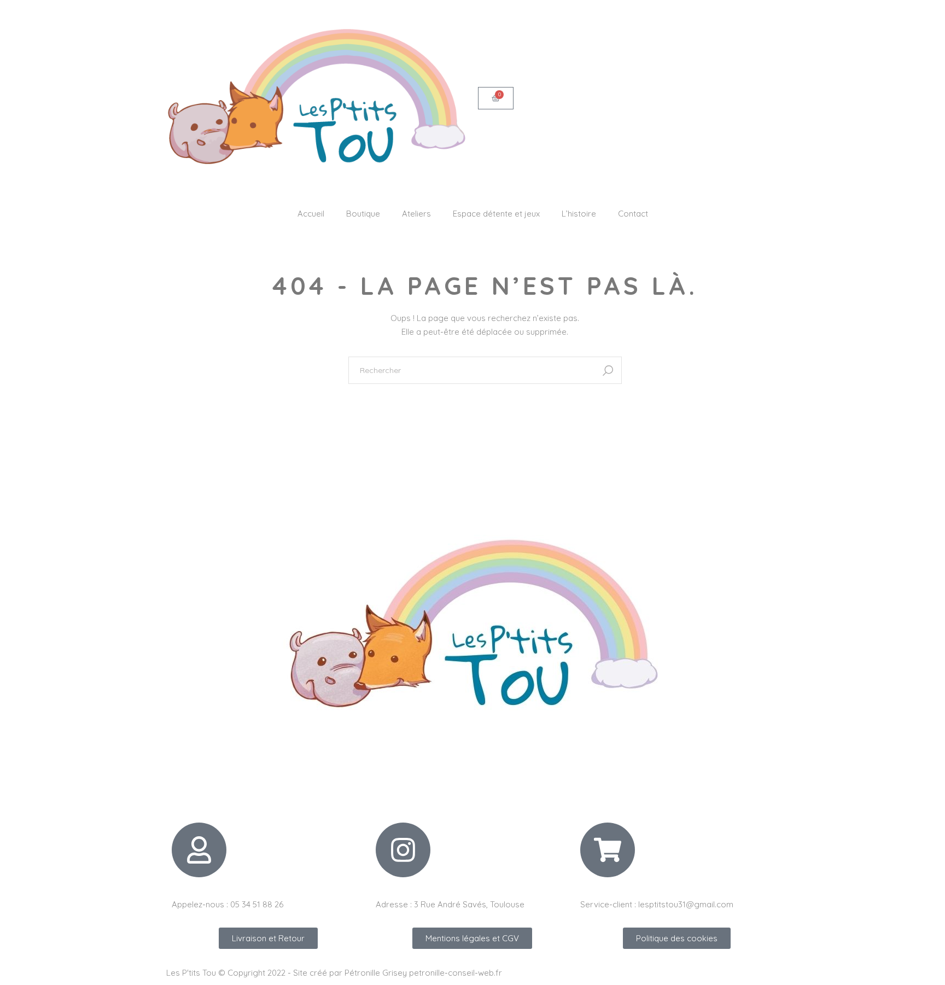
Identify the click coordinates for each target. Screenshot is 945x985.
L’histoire (579, 213)
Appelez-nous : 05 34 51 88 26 (227, 904)
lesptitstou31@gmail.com (685, 904)
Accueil (311, 213)
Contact (633, 213)
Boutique (363, 213)
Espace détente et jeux (496, 213)
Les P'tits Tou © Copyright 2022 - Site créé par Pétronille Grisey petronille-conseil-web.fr (334, 972)
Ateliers (416, 213)
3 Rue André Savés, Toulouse (469, 904)
